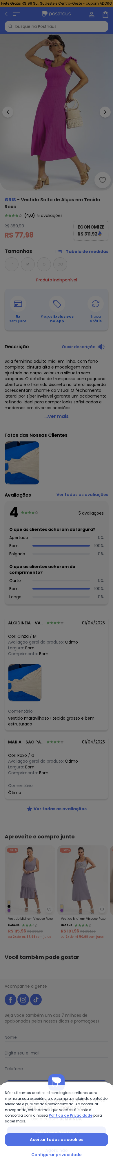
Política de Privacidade (70, 1115)
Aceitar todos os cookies (56, 1139)
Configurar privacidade (56, 1155)
